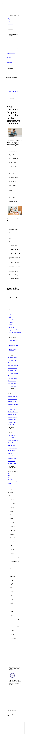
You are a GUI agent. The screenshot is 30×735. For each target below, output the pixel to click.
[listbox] (15, 567)
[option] (15, 500)
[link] (15, 19)
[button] (15, 35)
